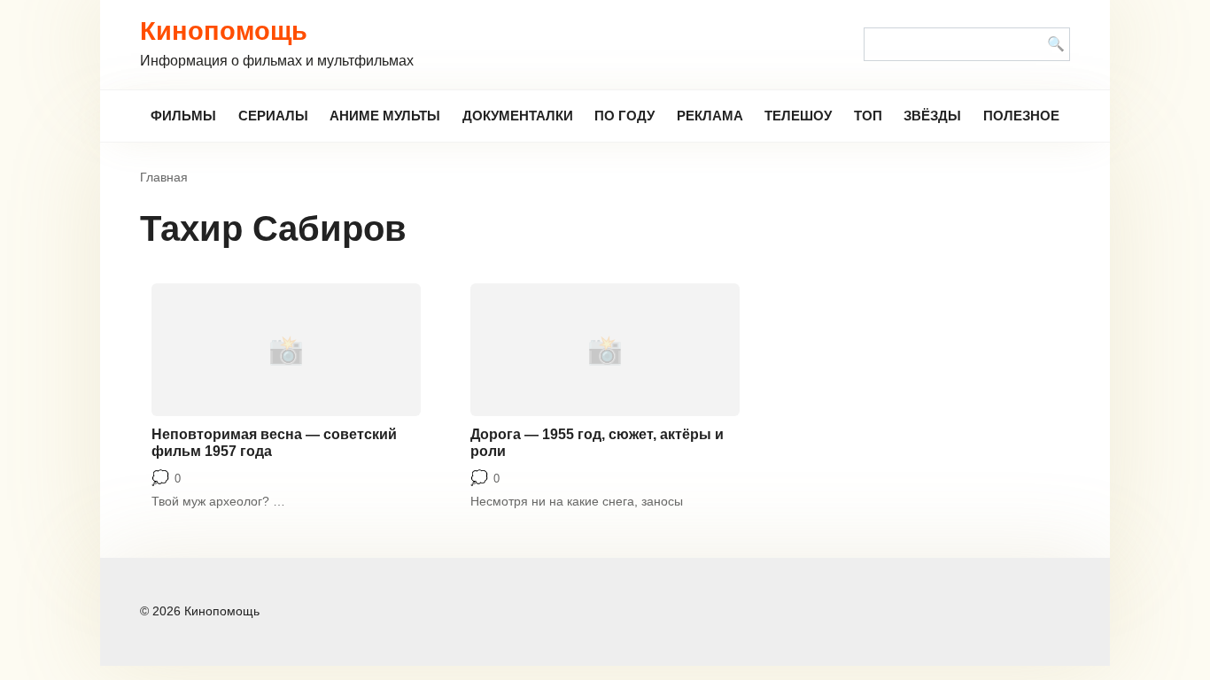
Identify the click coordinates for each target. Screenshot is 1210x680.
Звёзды (932, 115)
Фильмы (183, 115)
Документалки (517, 115)
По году (624, 115)
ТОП (868, 115)
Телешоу (798, 115)
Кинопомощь (223, 31)
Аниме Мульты (385, 115)
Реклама (710, 115)
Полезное (1021, 115)
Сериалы (273, 115)
